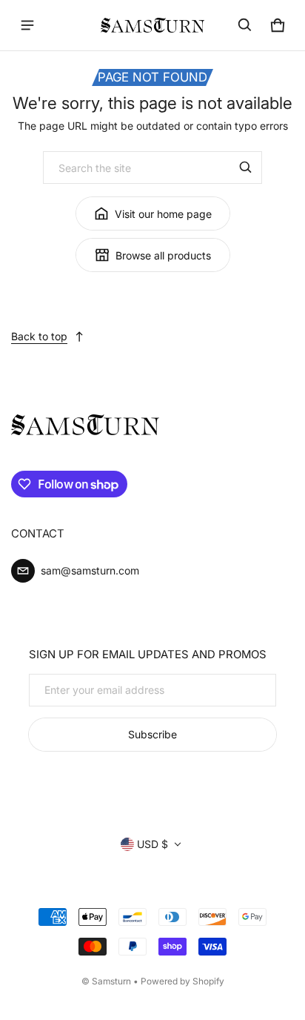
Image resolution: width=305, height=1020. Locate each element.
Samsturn (111, 981)
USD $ (152, 844)
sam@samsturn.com (90, 570)
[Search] (245, 167)
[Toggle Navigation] (27, 25)
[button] (245, 25)
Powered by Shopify (182, 981)
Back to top (39, 336)
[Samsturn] (152, 25)
